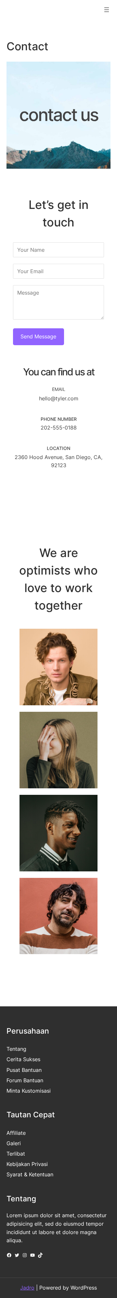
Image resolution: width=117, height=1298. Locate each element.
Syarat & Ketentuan (29, 1174)
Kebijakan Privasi (27, 1164)
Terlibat (15, 1153)
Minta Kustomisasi (28, 1090)
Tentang (16, 1049)
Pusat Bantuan (24, 1070)
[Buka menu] (106, 10)
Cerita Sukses (23, 1059)
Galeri (13, 1143)
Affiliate (16, 1133)
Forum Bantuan (24, 1080)
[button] (29, 490)
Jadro (27, 1287)
